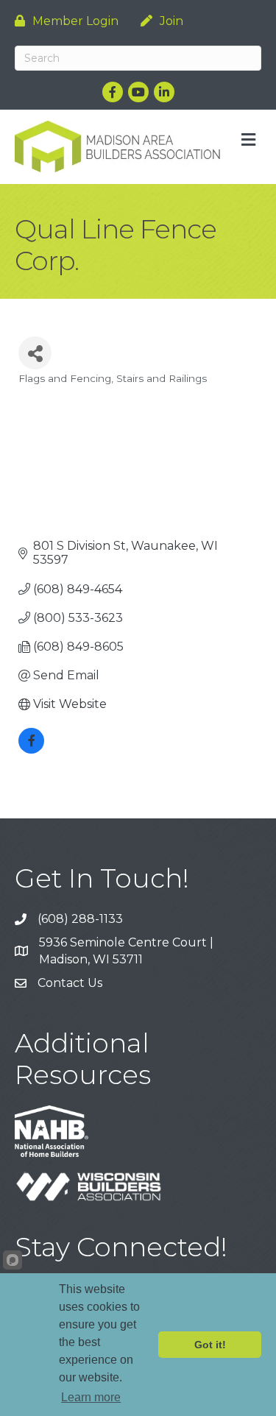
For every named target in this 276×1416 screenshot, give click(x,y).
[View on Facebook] (31, 750)
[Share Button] (35, 352)
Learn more (91, 1397)
